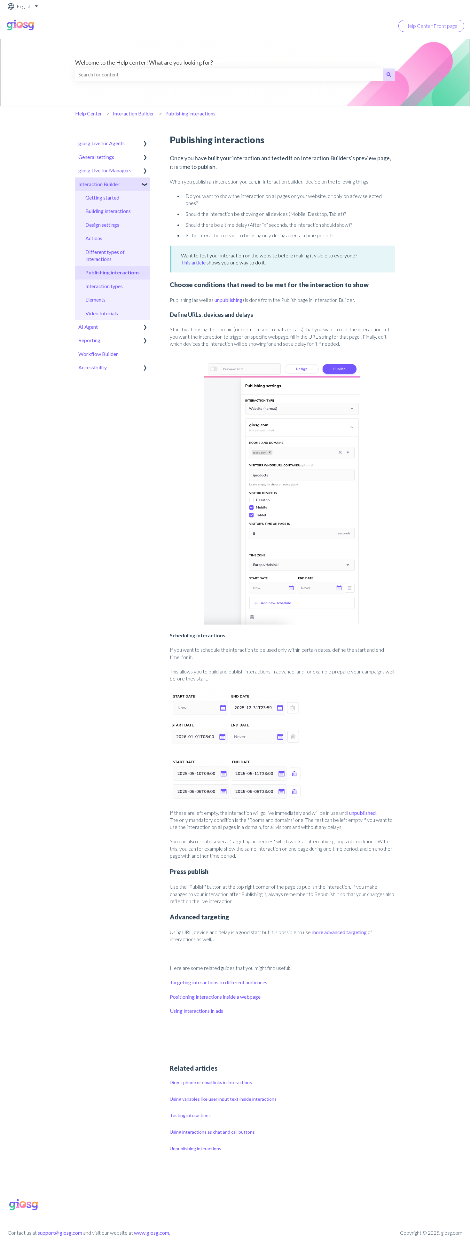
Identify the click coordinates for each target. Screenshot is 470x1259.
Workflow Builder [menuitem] (98, 354)
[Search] (389, 74)
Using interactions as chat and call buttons (212, 1132)
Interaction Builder (133, 113)
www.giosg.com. (152, 1233)
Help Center (88, 113)
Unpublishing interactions (195, 1148)
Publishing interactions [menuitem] (112, 272)
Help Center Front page (431, 26)
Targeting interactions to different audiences (218, 982)
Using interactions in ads (196, 1011)
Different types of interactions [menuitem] (105, 255)
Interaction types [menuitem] (104, 286)
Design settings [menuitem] (102, 225)
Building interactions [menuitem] (108, 211)
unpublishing (228, 300)
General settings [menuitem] (96, 157)
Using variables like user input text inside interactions (223, 1099)
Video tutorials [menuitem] (101, 313)
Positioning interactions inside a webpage (215, 997)
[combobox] (229, 74)
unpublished (362, 813)
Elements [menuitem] (95, 299)
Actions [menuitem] (93, 238)
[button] (145, 143)
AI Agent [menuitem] (88, 327)
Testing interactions (190, 1115)
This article (193, 262)
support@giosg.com (60, 1233)
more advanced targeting (339, 932)
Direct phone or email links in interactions (211, 1082)
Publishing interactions (190, 113)
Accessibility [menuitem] (92, 367)
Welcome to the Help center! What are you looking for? (144, 62)
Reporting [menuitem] (89, 340)
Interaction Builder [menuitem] (99, 184)
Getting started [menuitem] (102, 197)
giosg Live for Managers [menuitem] (104, 170)
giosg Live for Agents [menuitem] (101, 143)
